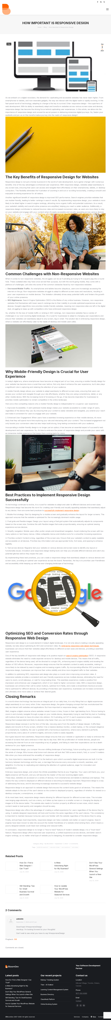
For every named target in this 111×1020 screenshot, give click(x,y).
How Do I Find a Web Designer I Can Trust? (26, 866)
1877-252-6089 (81, 993)
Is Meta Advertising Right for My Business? (61, 866)
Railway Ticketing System (50, 980)
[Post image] (11, 866)
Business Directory (47, 994)
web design (75, 847)
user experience (66, 847)
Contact (78, 1001)
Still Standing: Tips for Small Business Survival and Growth (27, 890)
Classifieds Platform (48, 999)
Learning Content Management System (54, 989)
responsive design (55, 847)
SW (15, 939)
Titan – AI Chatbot (47, 985)
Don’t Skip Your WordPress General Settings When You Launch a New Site (96, 870)
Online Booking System (49, 1004)
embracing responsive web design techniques (80, 646)
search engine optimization (77, 656)
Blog (8, 44)
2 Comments (73, 844)
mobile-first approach (42, 847)
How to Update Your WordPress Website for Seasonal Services (61, 890)
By (49, 844)
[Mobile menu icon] (107, 9)
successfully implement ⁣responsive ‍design (61, 510)
